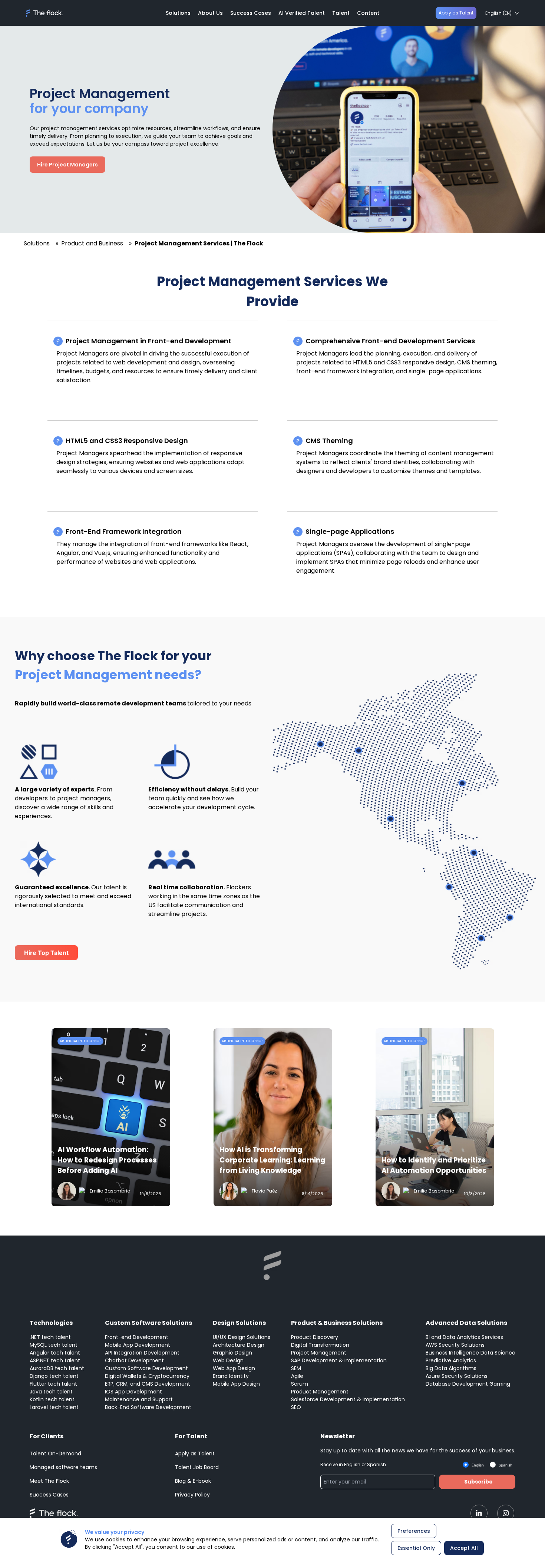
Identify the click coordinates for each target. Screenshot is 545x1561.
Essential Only (416, 1548)
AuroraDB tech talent (57, 1368)
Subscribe (478, 1481)
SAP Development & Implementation (339, 1360)
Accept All (464, 1548)
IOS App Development (133, 1391)
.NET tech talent (50, 1337)
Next (521, 1118)
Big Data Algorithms (451, 1368)
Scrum (299, 1384)
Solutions (37, 243)
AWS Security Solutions (455, 1345)
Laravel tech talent (54, 1407)
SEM (296, 1368)
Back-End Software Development (148, 1407)
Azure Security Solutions (457, 1376)
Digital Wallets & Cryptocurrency (147, 1376)
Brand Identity (231, 1376)
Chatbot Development (134, 1360)
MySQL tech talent (53, 1345)
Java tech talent (51, 1391)
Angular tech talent (55, 1352)
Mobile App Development (137, 1345)
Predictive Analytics (451, 1360)
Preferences (413, 1531)
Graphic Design (232, 1352)
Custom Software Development (146, 1368)
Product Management (320, 1391)
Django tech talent (54, 1376)
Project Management (318, 1352)
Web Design (228, 1360)
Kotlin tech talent (52, 1399)
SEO (296, 1407)
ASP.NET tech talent (55, 1360)
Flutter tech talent (53, 1384)
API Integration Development (142, 1352)
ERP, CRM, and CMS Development (147, 1384)
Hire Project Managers (67, 164)
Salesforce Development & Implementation (348, 1399)
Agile (297, 1376)
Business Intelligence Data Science (470, 1352)
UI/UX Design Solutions (241, 1337)
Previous (24, 1118)
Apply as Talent (456, 13)
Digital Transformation (320, 1345)
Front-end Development (136, 1337)
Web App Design (234, 1368)
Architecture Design (238, 1345)
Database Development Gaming (468, 1384)
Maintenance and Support (139, 1399)
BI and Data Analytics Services (464, 1337)
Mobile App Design (236, 1384)
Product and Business (92, 243)
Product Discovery (314, 1337)
